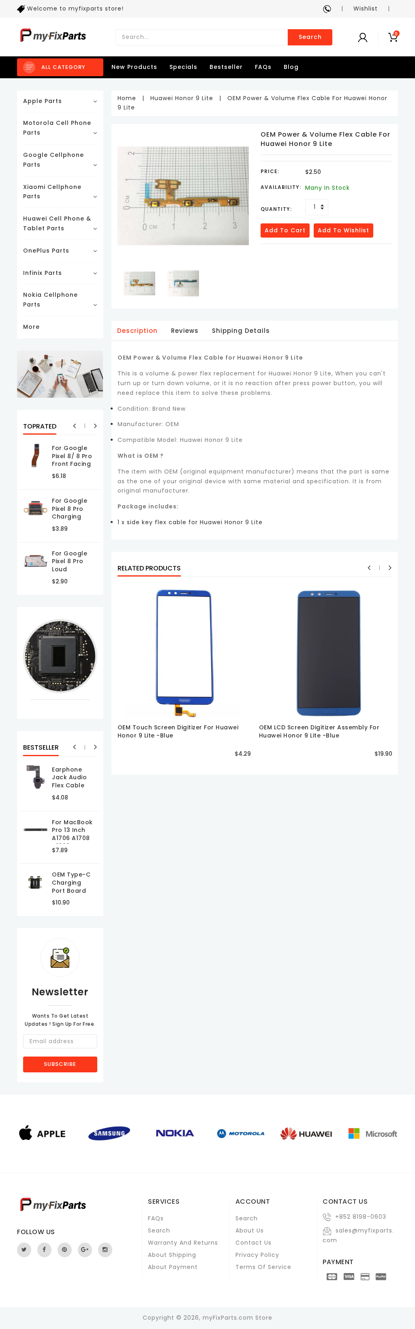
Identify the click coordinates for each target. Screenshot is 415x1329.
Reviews (185, 330)
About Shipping (172, 1255)
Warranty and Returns (183, 1243)
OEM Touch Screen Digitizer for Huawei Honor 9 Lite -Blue (178, 731)
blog (291, 67)
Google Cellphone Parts (53, 160)
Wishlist (365, 8)
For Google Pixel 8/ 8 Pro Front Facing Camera (72, 460)
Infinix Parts (42, 273)
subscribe (60, 1064)
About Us (249, 1230)
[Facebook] (44, 1250)
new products (134, 67)
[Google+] (85, 1250)
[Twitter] (24, 1250)
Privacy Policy (257, 1255)
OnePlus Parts (46, 251)
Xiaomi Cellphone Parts (52, 192)
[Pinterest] (65, 1250)
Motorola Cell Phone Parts (57, 128)
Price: (270, 171)
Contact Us (253, 1243)
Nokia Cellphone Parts (50, 300)
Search (310, 37)
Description (137, 330)
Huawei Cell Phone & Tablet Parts (57, 223)
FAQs (263, 67)
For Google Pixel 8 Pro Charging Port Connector (69, 516)
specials (183, 67)
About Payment (173, 1267)
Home (127, 98)
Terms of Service (263, 1267)
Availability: (281, 187)
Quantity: (276, 209)
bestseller (226, 67)
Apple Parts (42, 101)
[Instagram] (105, 1250)
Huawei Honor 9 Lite (181, 98)
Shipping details (241, 330)
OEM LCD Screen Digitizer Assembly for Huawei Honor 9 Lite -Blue (319, 731)
